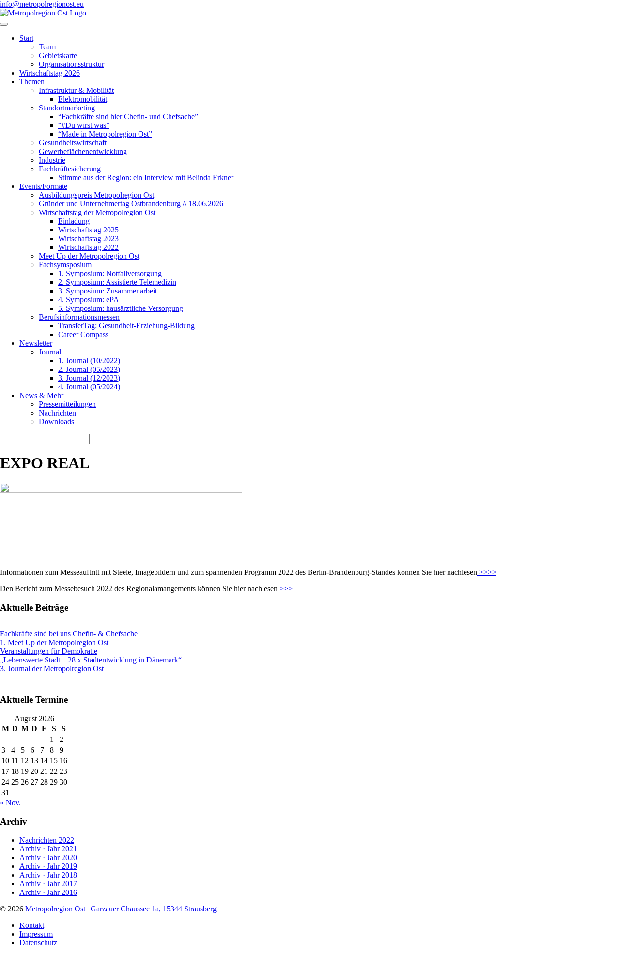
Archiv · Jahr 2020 (48, 857)
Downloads (56, 421)
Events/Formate (43, 186)
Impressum (36, 934)
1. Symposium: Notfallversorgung (110, 273)
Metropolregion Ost (55, 909)
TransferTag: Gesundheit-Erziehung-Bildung (126, 326)
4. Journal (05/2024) (89, 387)
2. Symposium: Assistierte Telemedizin (117, 282)
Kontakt (31, 925)
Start (26, 38)
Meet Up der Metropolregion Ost (89, 256)
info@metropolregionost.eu (42, 4)
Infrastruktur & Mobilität (76, 90)
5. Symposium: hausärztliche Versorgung (120, 308)
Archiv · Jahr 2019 (48, 866)
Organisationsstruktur (71, 64)
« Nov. (10, 803)
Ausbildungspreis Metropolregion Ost (96, 195)
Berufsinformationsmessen (79, 317)
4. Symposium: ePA (88, 299)
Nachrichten (57, 413)
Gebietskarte (58, 55)
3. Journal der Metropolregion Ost (52, 668)
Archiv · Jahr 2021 (48, 849)
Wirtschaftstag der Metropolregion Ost (97, 212)
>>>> (486, 572)
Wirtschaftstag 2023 (88, 238)
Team (47, 47)
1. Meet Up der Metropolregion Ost (54, 642)
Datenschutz (38, 943)
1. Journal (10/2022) (89, 360)
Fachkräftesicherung (70, 169)
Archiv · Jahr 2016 (48, 892)
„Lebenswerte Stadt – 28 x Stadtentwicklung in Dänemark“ (91, 660)
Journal (50, 352)
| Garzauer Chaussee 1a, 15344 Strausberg (152, 909)
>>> (286, 589)
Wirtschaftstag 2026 (49, 73)
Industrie (52, 160)
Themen (32, 81)
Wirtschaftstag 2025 (88, 230)
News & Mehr (41, 395)
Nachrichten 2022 (46, 840)
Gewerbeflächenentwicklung (83, 151)
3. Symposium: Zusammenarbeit (107, 291)
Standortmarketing (67, 108)
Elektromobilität (82, 99)
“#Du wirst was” (83, 125)
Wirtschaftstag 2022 (88, 247)
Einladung (74, 221)
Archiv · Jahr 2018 (48, 875)
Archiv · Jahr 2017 (48, 883)
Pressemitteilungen (67, 404)
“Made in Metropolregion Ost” (105, 134)
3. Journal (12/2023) (89, 378)
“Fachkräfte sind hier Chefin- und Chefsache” (128, 116)
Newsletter (35, 343)
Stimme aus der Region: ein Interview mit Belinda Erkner (145, 177)
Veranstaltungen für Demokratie (48, 651)
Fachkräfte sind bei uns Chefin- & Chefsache (69, 634)
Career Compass (83, 334)
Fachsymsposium (65, 265)
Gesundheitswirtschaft (73, 143)
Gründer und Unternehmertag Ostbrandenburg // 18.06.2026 (131, 204)
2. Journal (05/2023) (89, 369)
